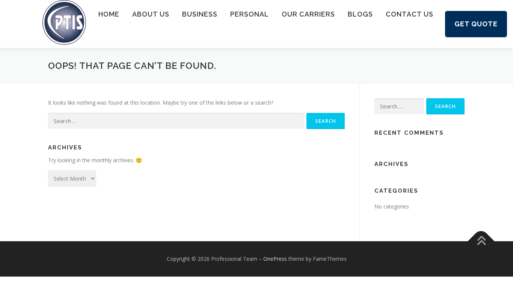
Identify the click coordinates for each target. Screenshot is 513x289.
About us (150, 14)
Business (199, 14)
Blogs (360, 14)
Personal (249, 14)
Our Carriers (308, 14)
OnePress (275, 258)
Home (108, 14)
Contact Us (409, 14)
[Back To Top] (481, 241)
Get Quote (476, 24)
